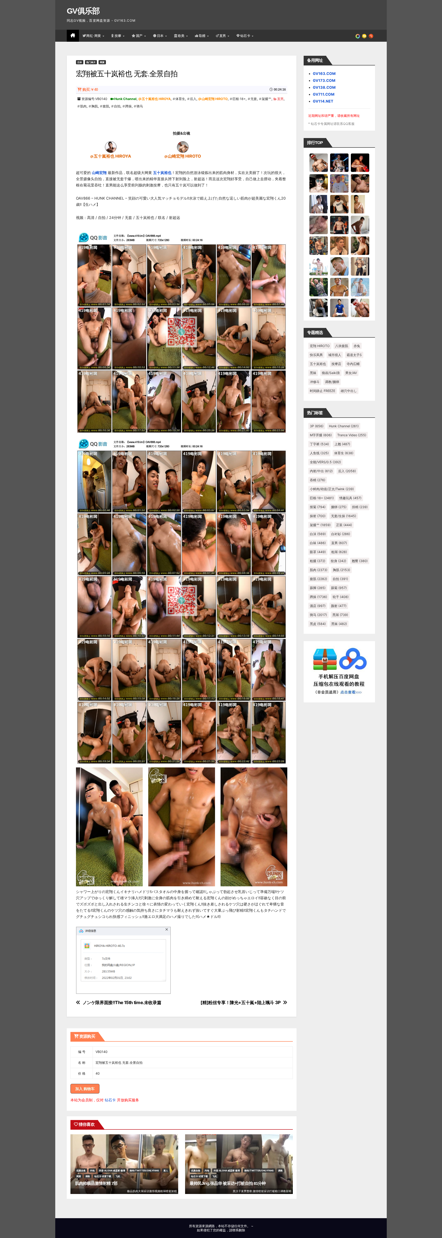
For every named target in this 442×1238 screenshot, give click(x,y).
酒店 (318, 606)
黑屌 (340, 615)
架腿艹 (266, 99)
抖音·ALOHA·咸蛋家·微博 (112, 1170)
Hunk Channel (125, 99)
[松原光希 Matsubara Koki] (360, 183)
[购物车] (364, 35)
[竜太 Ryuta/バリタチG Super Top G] (339, 204)
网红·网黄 (94, 36)
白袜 (318, 543)
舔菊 (339, 588)
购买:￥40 (90, 89)
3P (316, 426)
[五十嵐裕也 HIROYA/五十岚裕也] (110, 146)
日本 (161, 36)
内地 (92, 1170)
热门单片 (91, 62)
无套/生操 (343, 516)
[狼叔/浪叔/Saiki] (318, 183)
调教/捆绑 (332, 382)
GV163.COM (324, 73)
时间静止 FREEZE (322, 391)
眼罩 (318, 552)
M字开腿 (321, 435)
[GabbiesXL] (339, 266)
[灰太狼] (318, 307)
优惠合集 (81, 1170)
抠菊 (318, 507)
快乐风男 (316, 355)
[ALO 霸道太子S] (360, 224)
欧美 (182, 36)
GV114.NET (323, 101)
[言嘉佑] (318, 204)
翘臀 (360, 561)
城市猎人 (334, 355)
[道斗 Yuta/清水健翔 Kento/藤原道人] (339, 245)
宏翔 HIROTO (320, 346)
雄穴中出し (349, 391)
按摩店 (336, 364)
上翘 (342, 444)
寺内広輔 (353, 364)
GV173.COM (324, 80)
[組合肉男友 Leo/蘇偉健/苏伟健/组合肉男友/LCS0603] (339, 183)
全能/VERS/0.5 (325, 462)
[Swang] (360, 162)
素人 (165, 1170)
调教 (87, 1176)
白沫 (318, 534)
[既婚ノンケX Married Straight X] (318, 224)
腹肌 (106, 106)
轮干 (341, 597)
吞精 (317, 480)
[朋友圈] (357, 35)
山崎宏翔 (99, 172)
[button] (371, 35)
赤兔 (357, 346)
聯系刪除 (238, 1230)
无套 (253, 99)
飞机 (118, 1176)
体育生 (180, 99)
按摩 (118, 36)
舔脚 (318, 588)
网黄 (102, 62)
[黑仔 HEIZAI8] (318, 245)
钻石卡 (110, 1100)
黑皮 (318, 624)
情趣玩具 (350, 498)
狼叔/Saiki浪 (331, 373)
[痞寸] (339, 224)
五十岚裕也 (162, 172)
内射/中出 (321, 471)
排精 (360, 507)
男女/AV (351, 373)
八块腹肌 (341, 346)
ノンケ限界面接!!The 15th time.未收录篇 (122, 1002)
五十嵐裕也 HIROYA (156, 99)
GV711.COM (323, 94)
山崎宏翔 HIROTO (215, 99)
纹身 (338, 561)
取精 (203, 36)
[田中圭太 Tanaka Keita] (360, 245)
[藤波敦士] (360, 287)
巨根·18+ (239, 99)
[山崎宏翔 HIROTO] (183, 146)
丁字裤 (319, 444)
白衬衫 (340, 534)
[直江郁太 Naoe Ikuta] (360, 307)
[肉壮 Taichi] (318, 287)
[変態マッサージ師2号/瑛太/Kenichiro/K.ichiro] (360, 204)
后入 (193, 99)
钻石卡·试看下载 (102, 1176)
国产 (140, 36)
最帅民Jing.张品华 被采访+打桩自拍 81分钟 (228, 1183)
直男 (223, 36)
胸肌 (94, 106)
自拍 (117, 106)
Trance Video (351, 435)
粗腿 (317, 561)
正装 (344, 525)
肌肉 (83, 106)
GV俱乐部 (83, 11)
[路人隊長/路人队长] (360, 266)
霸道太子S (354, 355)
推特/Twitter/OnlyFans (144, 1170)
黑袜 (313, 373)
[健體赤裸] (318, 266)
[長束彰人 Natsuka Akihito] (339, 307)
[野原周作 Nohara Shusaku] (339, 287)
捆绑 (338, 507)
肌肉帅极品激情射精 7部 (96, 1183)
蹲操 (128, 106)
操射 (318, 516)
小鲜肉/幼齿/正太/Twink (332, 489)
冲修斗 (315, 382)
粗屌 (339, 552)
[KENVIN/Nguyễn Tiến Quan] (339, 162)
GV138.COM (324, 87)
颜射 (338, 606)
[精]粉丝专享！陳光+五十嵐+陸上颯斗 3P (241, 1002)
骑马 (140, 106)
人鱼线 (319, 453)
